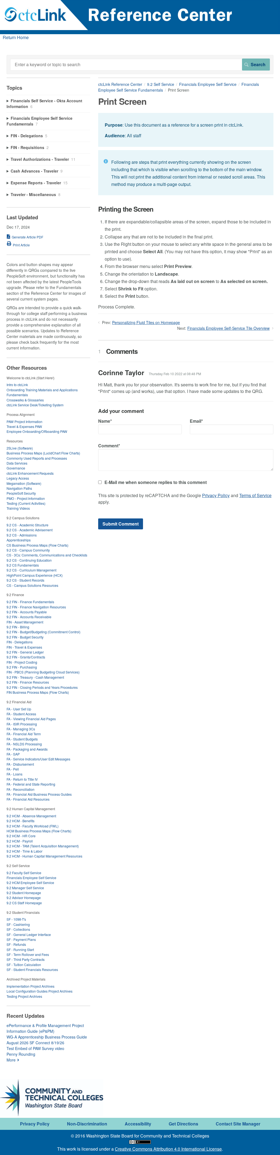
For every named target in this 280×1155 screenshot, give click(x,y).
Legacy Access (18, 478)
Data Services (17, 463)
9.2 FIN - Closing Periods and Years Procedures (42, 687)
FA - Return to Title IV (22, 779)
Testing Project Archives (24, 996)
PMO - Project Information (26, 498)
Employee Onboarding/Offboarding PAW (37, 431)
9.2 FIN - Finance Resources (28, 682)
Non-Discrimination (87, 1124)
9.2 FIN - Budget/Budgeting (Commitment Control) (43, 631)
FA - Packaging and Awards (27, 749)
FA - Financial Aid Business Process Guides (39, 794)
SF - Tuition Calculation (24, 964)
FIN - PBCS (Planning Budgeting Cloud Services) (43, 672)
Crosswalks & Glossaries (25, 400)
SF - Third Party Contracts (26, 959)
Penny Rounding (21, 1054)
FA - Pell (13, 769)
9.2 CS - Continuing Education (29, 560)
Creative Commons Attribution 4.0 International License (168, 1149)
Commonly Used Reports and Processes (37, 458)
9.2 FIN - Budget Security (25, 637)
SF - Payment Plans (21, 939)
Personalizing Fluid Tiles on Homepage (146, 322)
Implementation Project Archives (30, 986)
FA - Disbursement (20, 764)
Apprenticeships (19, 540)
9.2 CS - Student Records (25, 580)
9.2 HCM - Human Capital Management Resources (44, 856)
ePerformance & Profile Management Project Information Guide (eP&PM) (45, 1028)
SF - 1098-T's (16, 919)
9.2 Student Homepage (24, 892)
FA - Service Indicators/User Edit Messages (38, 759)
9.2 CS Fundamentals (23, 565)
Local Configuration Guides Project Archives (39, 991)
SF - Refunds (16, 944)
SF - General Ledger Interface (29, 934)
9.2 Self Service (160, 84)
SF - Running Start (20, 949)
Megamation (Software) (24, 483)
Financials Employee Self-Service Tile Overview (228, 328)
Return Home (16, 37)
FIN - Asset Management (25, 622)
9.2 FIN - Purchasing (22, 667)
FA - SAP (13, 754)
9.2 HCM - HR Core (21, 835)
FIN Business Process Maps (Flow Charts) (38, 692)
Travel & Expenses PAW (24, 426)
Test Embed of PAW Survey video (35, 1048)
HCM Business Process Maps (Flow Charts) (39, 831)
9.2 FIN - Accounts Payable (27, 611)
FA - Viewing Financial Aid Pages (31, 718)
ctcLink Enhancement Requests (30, 473)
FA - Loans (14, 774)
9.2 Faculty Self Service (24, 872)
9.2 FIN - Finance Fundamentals (30, 601)
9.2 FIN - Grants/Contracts (26, 657)
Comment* (109, 445)
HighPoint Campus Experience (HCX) (35, 575)
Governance (16, 468)
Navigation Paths (19, 488)
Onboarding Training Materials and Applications (42, 389)
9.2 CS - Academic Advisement (29, 529)
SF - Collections (18, 929)
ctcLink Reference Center (120, 84)
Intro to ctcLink (17, 384)
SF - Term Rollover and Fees (28, 954)
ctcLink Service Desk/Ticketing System (35, 404)
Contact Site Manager (238, 1124)
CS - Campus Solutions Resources (32, 585)
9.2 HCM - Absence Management (31, 815)
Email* (196, 421)
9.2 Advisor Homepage (24, 897)
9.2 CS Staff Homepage (24, 902)
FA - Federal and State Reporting (31, 784)
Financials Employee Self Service (208, 84)
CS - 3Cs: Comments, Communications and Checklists (47, 555)
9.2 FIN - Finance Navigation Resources (36, 607)
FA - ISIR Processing (22, 724)
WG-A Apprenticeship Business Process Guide (47, 1037)
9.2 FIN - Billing (18, 627)
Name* (105, 421)
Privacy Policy (216, 495)
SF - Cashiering (18, 924)
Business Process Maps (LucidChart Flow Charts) (43, 453)
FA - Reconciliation (20, 789)
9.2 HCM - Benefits (20, 820)
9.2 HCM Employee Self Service (30, 882)
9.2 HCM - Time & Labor (24, 851)
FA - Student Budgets (22, 739)
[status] (185, 130)
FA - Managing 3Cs (21, 729)
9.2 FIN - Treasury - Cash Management (35, 677)
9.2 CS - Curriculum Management (31, 570)
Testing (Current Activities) (26, 503)
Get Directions (183, 1124)
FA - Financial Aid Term (24, 733)
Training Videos (18, 508)
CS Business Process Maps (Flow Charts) (37, 545)
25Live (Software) (20, 448)
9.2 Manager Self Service (25, 887)
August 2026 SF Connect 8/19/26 (35, 1042)
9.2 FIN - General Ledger (25, 652)
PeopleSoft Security (21, 493)
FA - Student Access (21, 713)
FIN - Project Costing (22, 662)
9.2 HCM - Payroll (20, 841)
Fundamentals (17, 394)
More (11, 1060)
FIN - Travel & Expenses (24, 647)
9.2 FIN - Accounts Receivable (29, 616)
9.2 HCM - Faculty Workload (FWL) (33, 826)
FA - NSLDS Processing (24, 744)
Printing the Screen (125, 209)
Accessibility (138, 1124)
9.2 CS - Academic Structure (27, 525)
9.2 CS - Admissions (22, 535)
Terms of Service (255, 495)
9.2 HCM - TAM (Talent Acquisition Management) (43, 846)
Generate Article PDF (27, 237)
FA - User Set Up (19, 709)
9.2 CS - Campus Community (28, 550)
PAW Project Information (24, 421)
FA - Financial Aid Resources (28, 799)
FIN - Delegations (20, 642)
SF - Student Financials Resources (32, 969)
